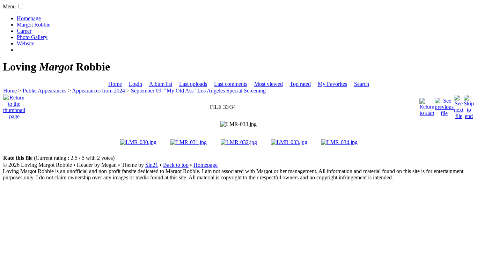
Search (361, 84)
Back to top (176, 165)
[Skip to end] (469, 105)
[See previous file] (444, 105)
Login (135, 84)
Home (115, 84)
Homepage (29, 18)
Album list (160, 84)
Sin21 (151, 165)
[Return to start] (426, 105)
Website (25, 43)
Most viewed (268, 84)
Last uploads (193, 84)
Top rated (300, 84)
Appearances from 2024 (98, 91)
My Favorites (332, 84)
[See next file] (458, 105)
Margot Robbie (33, 25)
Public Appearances (44, 91)
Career (24, 31)
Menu (9, 6)
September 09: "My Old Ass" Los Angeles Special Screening (198, 91)
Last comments (230, 84)
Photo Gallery (32, 37)
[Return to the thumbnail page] (14, 105)
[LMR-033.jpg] (238, 124)
